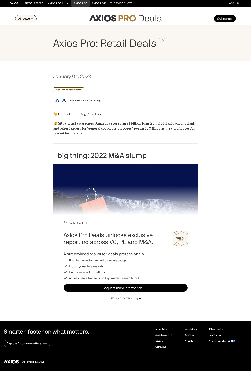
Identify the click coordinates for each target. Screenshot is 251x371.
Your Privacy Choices (219, 341)
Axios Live (99, 3)
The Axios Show (121, 3)
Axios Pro (80, 3)
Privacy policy (216, 329)
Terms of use (215, 335)
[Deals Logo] (125, 18)
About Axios (161, 329)
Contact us (160, 347)
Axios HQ (189, 341)
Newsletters (34, 3)
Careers (159, 341)
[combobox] (59, 3)
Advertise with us (163, 335)
